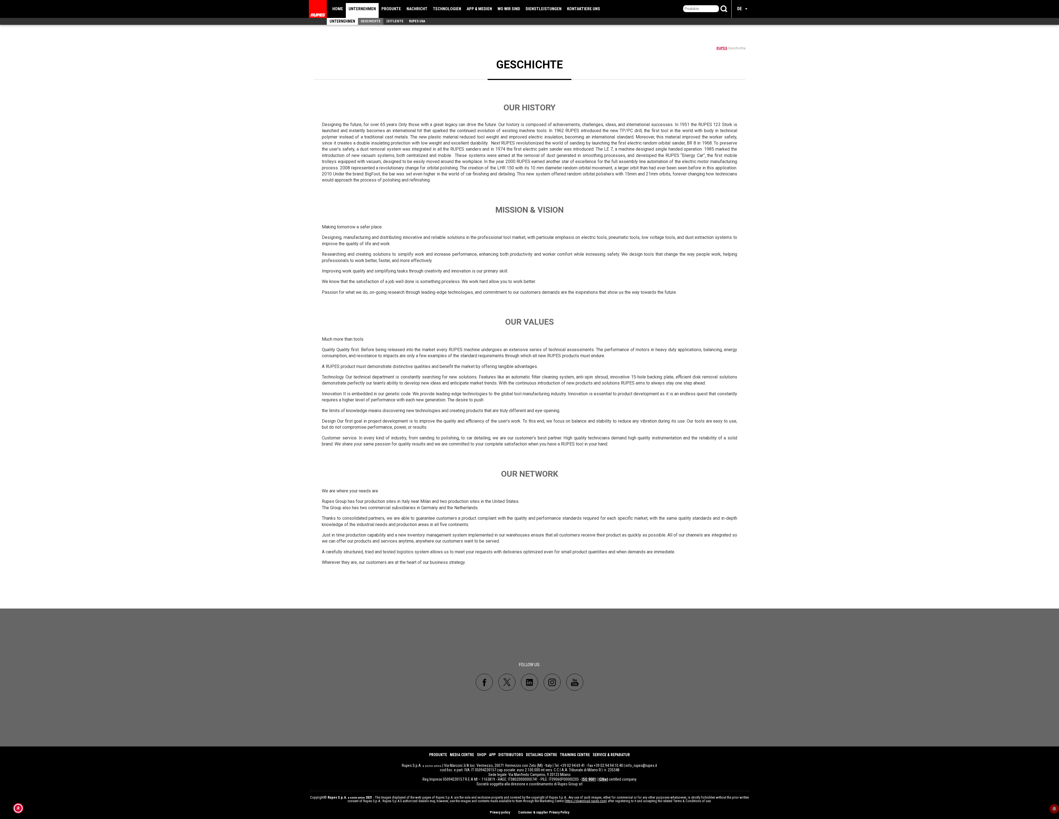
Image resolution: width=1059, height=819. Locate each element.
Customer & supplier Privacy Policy (543, 812)
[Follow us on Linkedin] (529, 682)
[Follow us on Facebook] (484, 682)
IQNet (603, 779)
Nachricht (417, 8)
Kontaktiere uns (583, 8)
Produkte (391, 8)
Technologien (447, 8)
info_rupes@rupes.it (641, 765)
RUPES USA (417, 21)
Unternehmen (362, 8)
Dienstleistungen (543, 8)
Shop (481, 755)
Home (337, 8)
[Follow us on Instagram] (552, 682)
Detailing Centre (541, 755)
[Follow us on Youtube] (574, 682)
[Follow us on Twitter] (506, 682)
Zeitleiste (394, 21)
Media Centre (462, 755)
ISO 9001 (589, 779)
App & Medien (479, 8)
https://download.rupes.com (586, 801)
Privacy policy (500, 812)
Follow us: (529, 664)
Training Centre (575, 755)
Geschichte (371, 21)
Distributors (510, 755)
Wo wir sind (509, 8)
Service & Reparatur (611, 755)
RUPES (721, 48)
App (492, 755)
